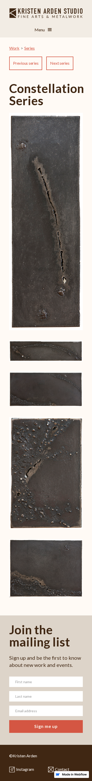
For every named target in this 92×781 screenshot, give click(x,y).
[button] (49, 29)
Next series (59, 63)
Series (29, 48)
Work (14, 48)
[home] (46, 11)
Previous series (25, 63)
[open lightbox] (46, 226)
